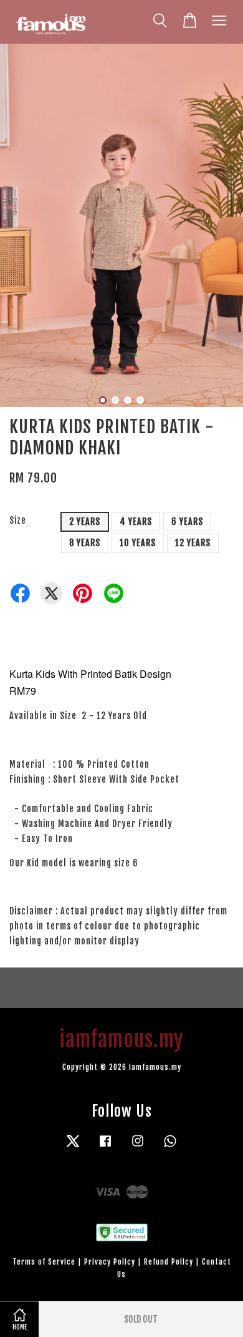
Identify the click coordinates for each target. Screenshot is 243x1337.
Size (17, 520)
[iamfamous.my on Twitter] (73, 1147)
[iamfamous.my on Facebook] (105, 1147)
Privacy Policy (109, 1261)
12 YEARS (193, 542)
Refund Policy (168, 1261)
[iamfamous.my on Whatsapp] (170, 1147)
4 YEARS (136, 521)
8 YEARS (84, 542)
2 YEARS (84, 521)
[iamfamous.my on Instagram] (137, 1147)
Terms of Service (43, 1261)
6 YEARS (187, 521)
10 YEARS (138, 542)
